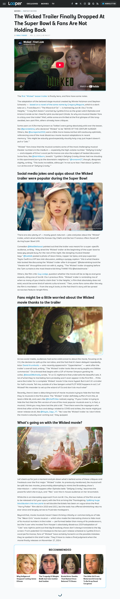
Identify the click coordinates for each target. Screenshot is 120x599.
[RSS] (97, 4)
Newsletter (110, 4)
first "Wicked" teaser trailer (34, 96)
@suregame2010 (36, 132)
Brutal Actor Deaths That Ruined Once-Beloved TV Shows (69, 578)
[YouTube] (76, 4)
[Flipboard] (89, 4)
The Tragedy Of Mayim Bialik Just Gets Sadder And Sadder (49, 578)
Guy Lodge (43, 274)
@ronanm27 (76, 159)
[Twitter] (80, 4)
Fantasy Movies (30, 11)
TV (53, 3)
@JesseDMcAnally (32, 374)
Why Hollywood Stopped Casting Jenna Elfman (26, 578)
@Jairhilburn (38, 156)
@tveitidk (27, 256)
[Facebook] (72, 4)
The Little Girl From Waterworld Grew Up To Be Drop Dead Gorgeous (92, 580)
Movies (45, 3)
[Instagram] (85, 4)
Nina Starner (22, 35)
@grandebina (28, 128)
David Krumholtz (31, 365)
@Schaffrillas (52, 399)
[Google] (93, 4)
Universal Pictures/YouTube (92, 228)
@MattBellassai (35, 246)
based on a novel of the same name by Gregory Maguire (57, 104)
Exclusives (32, 3)
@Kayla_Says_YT (48, 411)
